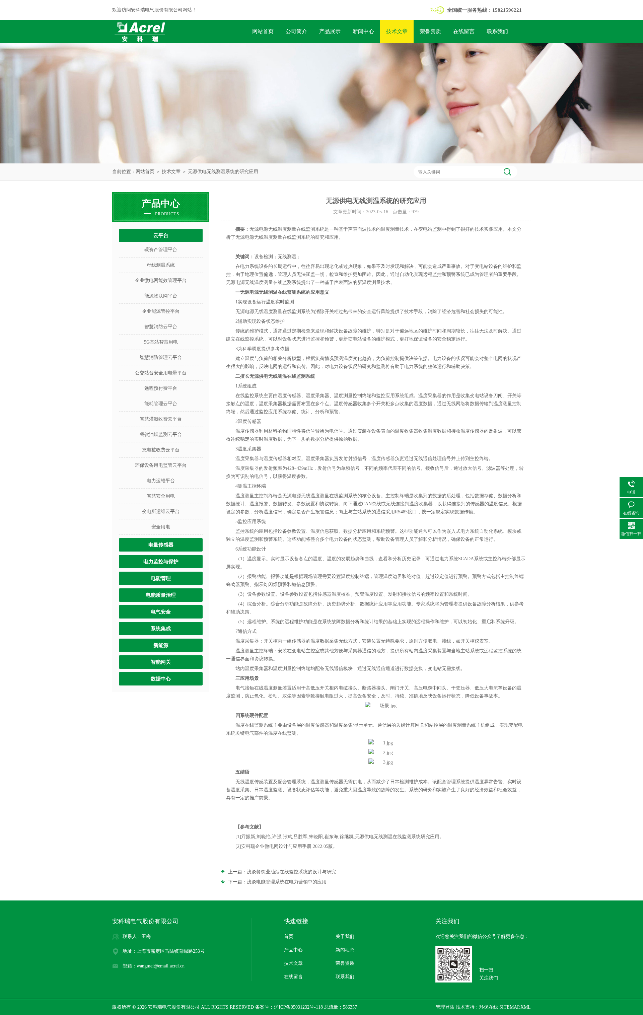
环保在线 (488, 1007)
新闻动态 (345, 949)
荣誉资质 (430, 31)
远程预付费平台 (160, 388)
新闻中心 (363, 31)
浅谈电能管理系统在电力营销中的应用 (287, 881)
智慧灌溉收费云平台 (161, 419)
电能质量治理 (161, 595)
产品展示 (330, 31)
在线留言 (464, 31)
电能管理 (161, 578)
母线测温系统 (161, 265)
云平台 (160, 235)
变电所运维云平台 (161, 511)
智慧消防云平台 (160, 326)
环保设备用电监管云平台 (161, 465)
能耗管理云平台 (160, 403)
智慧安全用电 (161, 496)
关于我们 (345, 936)
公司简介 (296, 31)
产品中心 (293, 949)
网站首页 (263, 31)
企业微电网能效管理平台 (161, 280)
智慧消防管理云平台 (161, 357)
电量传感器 (160, 545)
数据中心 (161, 678)
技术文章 (397, 31)
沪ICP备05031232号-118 (298, 1007)
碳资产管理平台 (160, 249)
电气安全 (161, 611)
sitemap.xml (515, 1007)
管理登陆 (445, 1007)
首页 (288, 936)
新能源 (160, 645)
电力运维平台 (161, 480)
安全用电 (160, 526)
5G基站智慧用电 (161, 342)
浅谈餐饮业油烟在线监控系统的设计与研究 (291, 871)
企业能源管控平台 (161, 311)
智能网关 (161, 662)
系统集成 (161, 628)
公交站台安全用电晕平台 (161, 372)
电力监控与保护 (160, 561)
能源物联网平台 (160, 295)
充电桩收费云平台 (161, 449)
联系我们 (497, 31)
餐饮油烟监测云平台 (161, 434)
